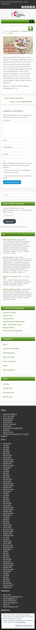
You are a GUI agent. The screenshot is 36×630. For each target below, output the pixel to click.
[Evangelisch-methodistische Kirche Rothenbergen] (18, 14)
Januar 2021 (7, 561)
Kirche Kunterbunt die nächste (13, 98)
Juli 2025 (6, 469)
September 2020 (8, 569)
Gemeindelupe (7, 422)
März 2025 (6, 477)
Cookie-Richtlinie (21, 622)
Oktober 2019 (7, 587)
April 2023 (6, 521)
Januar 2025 (7, 481)
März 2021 (6, 557)
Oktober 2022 (7, 533)
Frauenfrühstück (8, 319)
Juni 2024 (6, 495)
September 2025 (8, 465)
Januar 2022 (7, 543)
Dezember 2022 (8, 529)
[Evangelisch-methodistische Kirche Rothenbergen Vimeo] (31, 7)
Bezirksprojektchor (9, 328)
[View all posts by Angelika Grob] (32, 31)
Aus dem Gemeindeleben (11, 349)
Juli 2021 (6, 551)
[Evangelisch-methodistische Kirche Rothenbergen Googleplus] (25, 7)
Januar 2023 (7, 527)
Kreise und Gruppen (9, 361)
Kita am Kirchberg (8, 357)
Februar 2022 (7, 541)
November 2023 (8, 509)
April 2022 (6, 539)
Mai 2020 (6, 577)
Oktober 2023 (7, 511)
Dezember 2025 (8, 459)
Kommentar (7, 120)
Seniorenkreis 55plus (9, 313)
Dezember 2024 (8, 483)
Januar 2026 (7, 457)
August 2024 (7, 491)
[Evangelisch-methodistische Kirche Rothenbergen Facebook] (28, 7)
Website (5, 154)
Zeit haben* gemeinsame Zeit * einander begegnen (15, 435)
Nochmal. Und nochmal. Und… (13, 276)
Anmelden (6, 384)
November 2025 (8, 461)
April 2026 (6, 451)
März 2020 (6, 581)
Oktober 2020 (7, 567)
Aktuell (11, 33)
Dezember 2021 (8, 545)
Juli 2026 (6, 445)
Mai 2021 (6, 553)
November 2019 (8, 585)
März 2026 (6, 453)
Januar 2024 (7, 505)
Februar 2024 (7, 503)
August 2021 (7, 549)
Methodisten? (7, 426)
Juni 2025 (6, 471)
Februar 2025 (7, 479)
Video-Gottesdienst (9, 370)
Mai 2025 (6, 473)
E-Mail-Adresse (8, 147)
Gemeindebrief (7, 420)
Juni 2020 (6, 575)
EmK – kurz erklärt (9, 416)
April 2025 (6, 475)
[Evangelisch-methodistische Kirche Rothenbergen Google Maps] (23, 7)
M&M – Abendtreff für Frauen (12, 325)
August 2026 (7, 443)
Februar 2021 (7, 559)
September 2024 (8, 489)
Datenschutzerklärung (10, 414)
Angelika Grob (26, 31)
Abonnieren (9, 221)
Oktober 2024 (7, 487)
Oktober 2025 (7, 463)
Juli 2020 (6, 573)
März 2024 (6, 501)
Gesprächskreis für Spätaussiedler (14, 322)
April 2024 (6, 499)
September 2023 (8, 513)
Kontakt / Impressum (9, 424)
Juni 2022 (6, 537)
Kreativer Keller (8, 316)
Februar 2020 (7, 583)
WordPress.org (7, 397)
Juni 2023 (6, 517)
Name (5, 140)
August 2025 (7, 467)
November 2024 (8, 485)
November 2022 (8, 531)
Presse (5, 366)
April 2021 (6, 555)
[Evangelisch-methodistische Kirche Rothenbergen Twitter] (34, 7)
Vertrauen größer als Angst (11, 289)
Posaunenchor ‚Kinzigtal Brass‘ (12, 331)
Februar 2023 (7, 525)
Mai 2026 (6, 449)
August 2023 (7, 515)
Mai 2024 (6, 497)
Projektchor (6, 430)
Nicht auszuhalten (8, 239)
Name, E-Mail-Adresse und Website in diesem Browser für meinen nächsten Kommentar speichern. (17, 165)
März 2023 (6, 523)
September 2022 (8, 535)
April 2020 (6, 579)
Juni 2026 (6, 447)
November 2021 (8, 547)
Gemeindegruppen (9, 353)
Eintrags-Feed (7, 388)
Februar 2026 (7, 455)
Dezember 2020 (8, 563)
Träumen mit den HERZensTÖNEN (21, 102)
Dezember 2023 (8, 507)
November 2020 (8, 565)
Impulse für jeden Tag (13, 234)
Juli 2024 (6, 493)
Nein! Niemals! (7, 257)
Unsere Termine (8, 432)
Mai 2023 (6, 519)
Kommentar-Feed (8, 392)
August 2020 (7, 571)
